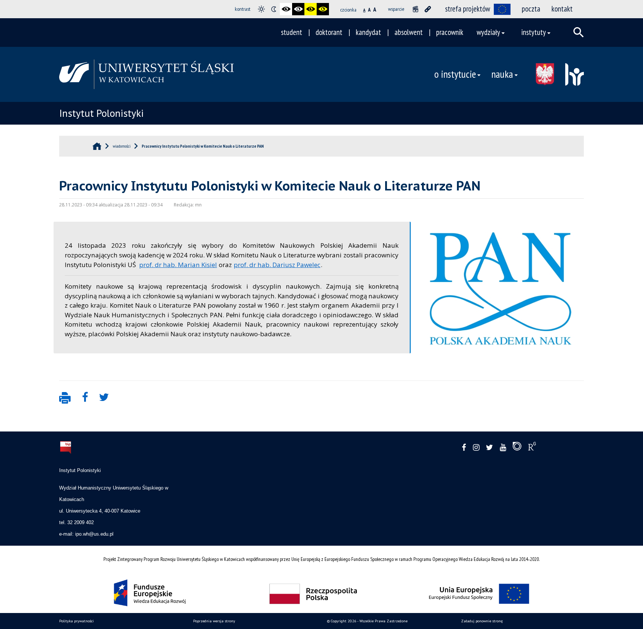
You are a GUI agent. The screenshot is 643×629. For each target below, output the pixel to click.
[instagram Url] (476, 447)
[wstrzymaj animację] (415, 9)
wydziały (488, 32)
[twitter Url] (489, 447)
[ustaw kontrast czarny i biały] (286, 9)
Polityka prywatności (76, 621)
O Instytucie (455, 74)
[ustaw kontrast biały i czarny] (298, 9)
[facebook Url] (464, 447)
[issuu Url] (517, 448)
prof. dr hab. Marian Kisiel (178, 264)
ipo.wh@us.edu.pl (94, 534)
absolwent (408, 32)
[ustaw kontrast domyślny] (261, 9)
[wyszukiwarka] (578, 32)
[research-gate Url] (532, 448)
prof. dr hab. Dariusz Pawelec (277, 264)
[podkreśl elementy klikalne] (428, 9)
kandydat (368, 32)
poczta (531, 9)
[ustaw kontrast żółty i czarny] (323, 9)
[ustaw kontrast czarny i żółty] (310, 9)
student (291, 32)
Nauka (502, 74)
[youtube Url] (503, 447)
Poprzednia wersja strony (214, 621)
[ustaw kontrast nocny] (274, 9)
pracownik (449, 32)
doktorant (329, 32)
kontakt (562, 9)
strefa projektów (467, 9)
